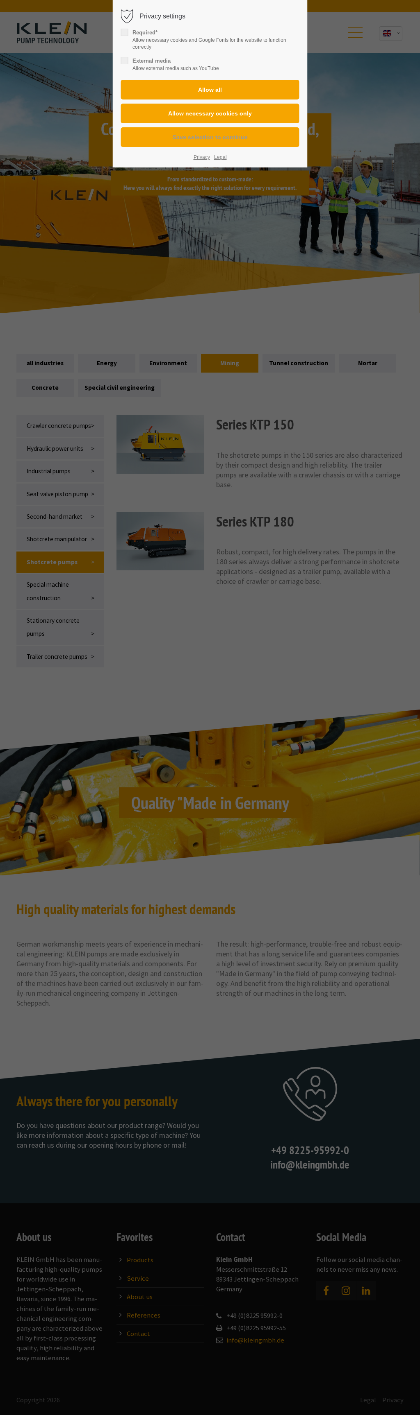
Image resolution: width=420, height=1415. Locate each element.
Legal (220, 157)
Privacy (202, 157)
